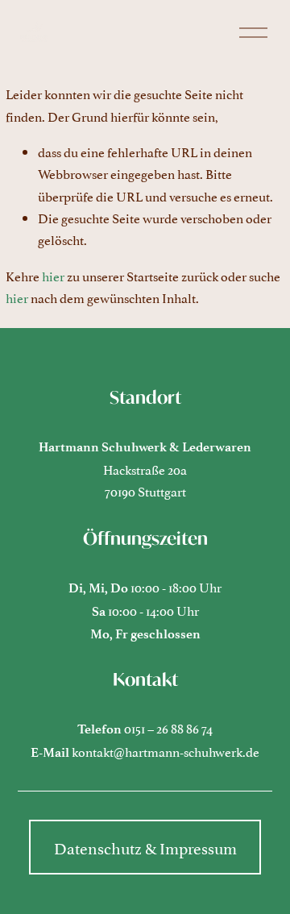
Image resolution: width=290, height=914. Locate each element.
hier (53, 275)
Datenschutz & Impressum (145, 847)
